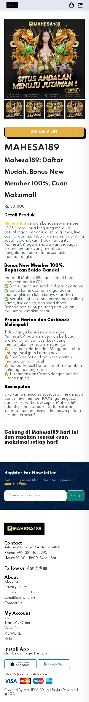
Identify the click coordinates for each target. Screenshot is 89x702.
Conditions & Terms (20, 598)
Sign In (9, 617)
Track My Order (17, 623)
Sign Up (75, 495)
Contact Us (13, 603)
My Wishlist (13, 634)
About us (11, 581)
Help (8, 639)
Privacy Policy (15, 587)
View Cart (12, 628)
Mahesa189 (15, 223)
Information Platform (21, 592)
